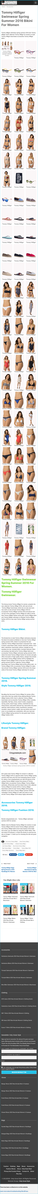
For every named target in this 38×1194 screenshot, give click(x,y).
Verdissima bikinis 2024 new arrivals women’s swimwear (17, 963)
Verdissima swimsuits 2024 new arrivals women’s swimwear (18, 956)
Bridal (32, 1171)
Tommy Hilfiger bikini (20, 850)
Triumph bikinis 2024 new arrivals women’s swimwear (16, 977)
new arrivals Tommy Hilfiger (19, 845)
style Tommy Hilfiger (6, 848)
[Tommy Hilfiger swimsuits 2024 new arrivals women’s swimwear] (27, 888)
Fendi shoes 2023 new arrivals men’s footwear (14, 1098)
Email (2, 1061)
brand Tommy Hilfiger (24, 841)
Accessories (7, 884)
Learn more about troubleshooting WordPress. (14, 1191)
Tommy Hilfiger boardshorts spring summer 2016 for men (30, 869)
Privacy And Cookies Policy (12, 1171)
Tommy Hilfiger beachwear (8, 850)
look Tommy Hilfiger (6, 845)
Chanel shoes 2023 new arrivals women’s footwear (16, 1112)
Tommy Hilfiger (16, 848)
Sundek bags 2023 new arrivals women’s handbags (16, 1126)
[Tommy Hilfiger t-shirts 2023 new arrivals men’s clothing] (27, 910)
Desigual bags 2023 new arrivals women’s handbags (16, 1133)
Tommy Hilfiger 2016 (26, 848)
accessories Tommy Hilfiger (12, 841)
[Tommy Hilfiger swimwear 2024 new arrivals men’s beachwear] (10, 888)
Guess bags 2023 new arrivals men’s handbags (14, 1148)
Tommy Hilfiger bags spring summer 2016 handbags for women (8, 869)
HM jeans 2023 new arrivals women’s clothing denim (16, 1020)
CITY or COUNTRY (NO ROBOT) (10, 1055)
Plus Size (19, 1173)
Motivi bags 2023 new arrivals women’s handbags (15, 1141)
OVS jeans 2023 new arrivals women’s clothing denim (17, 999)
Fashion (23, 906)
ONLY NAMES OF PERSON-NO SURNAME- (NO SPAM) (17, 1048)
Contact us (25, 1171)
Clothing (12, 1166)
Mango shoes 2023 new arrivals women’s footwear (16, 1091)
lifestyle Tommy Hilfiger (20, 843)
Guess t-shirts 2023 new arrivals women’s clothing (16, 1027)
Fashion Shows (11, 1168)
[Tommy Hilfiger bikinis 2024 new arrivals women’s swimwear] (10, 910)
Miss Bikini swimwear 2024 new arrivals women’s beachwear (18, 984)
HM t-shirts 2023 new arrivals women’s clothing (15, 1013)
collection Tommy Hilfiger (7, 843)
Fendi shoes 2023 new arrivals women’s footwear (15, 1105)
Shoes (23, 1166)
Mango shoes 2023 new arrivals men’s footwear (15, 1083)
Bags (18, 1166)
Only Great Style (24, 1181)
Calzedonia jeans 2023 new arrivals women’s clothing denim (18, 1006)
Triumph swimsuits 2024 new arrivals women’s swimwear (17, 970)
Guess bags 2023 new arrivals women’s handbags (15, 1155)
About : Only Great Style (24, 1168)
